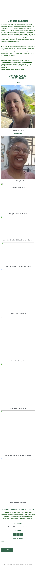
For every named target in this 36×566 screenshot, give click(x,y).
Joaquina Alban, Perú (18, 187)
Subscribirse (6, 550)
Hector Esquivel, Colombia (18, 408)
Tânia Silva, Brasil (18, 181)
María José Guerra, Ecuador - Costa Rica (18, 455)
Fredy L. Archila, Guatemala (18, 214)
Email (2, 541)
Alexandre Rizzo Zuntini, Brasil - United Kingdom (18, 240)
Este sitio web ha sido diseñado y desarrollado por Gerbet (18, 564)
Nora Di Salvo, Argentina (18, 502)
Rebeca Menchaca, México (18, 361)
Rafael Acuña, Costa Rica (18, 313)
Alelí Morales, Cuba (18, 130)
